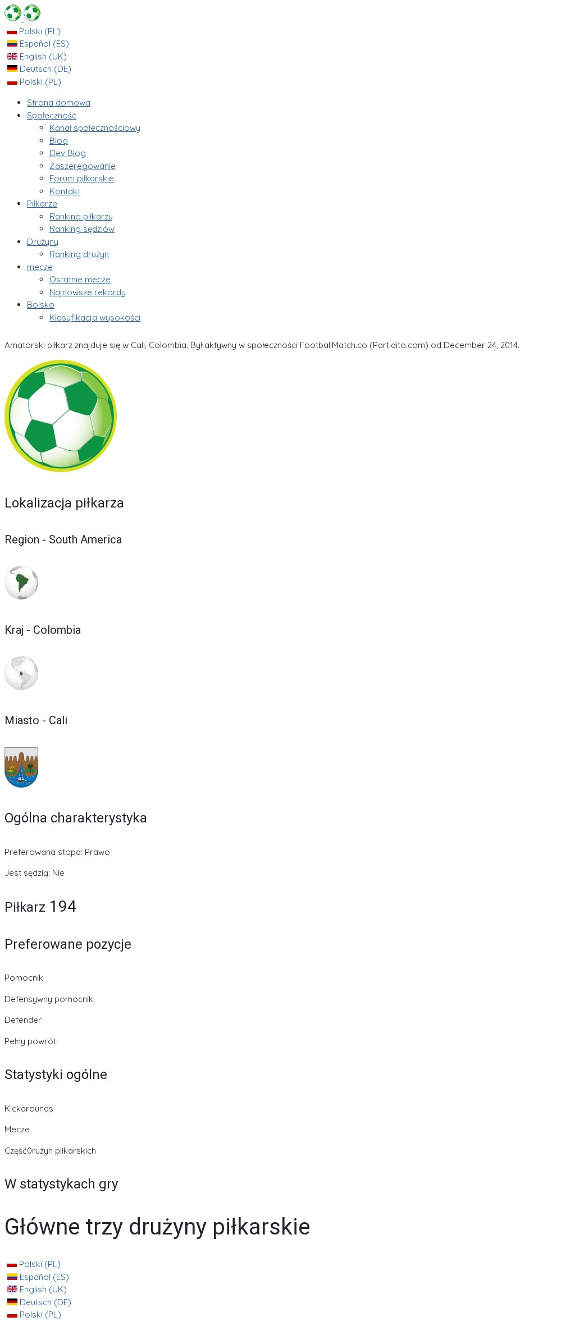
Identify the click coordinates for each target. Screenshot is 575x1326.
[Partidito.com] (22, 18)
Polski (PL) (39, 31)
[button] (51, 115)
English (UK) (42, 56)
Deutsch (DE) (44, 68)
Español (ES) (43, 43)
